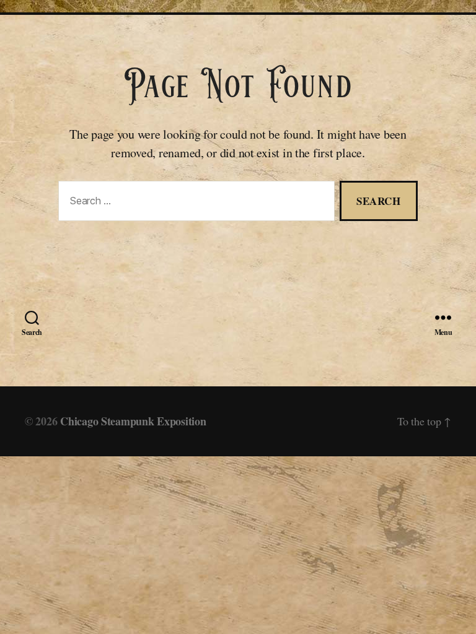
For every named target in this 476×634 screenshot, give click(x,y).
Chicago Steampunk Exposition (133, 421)
